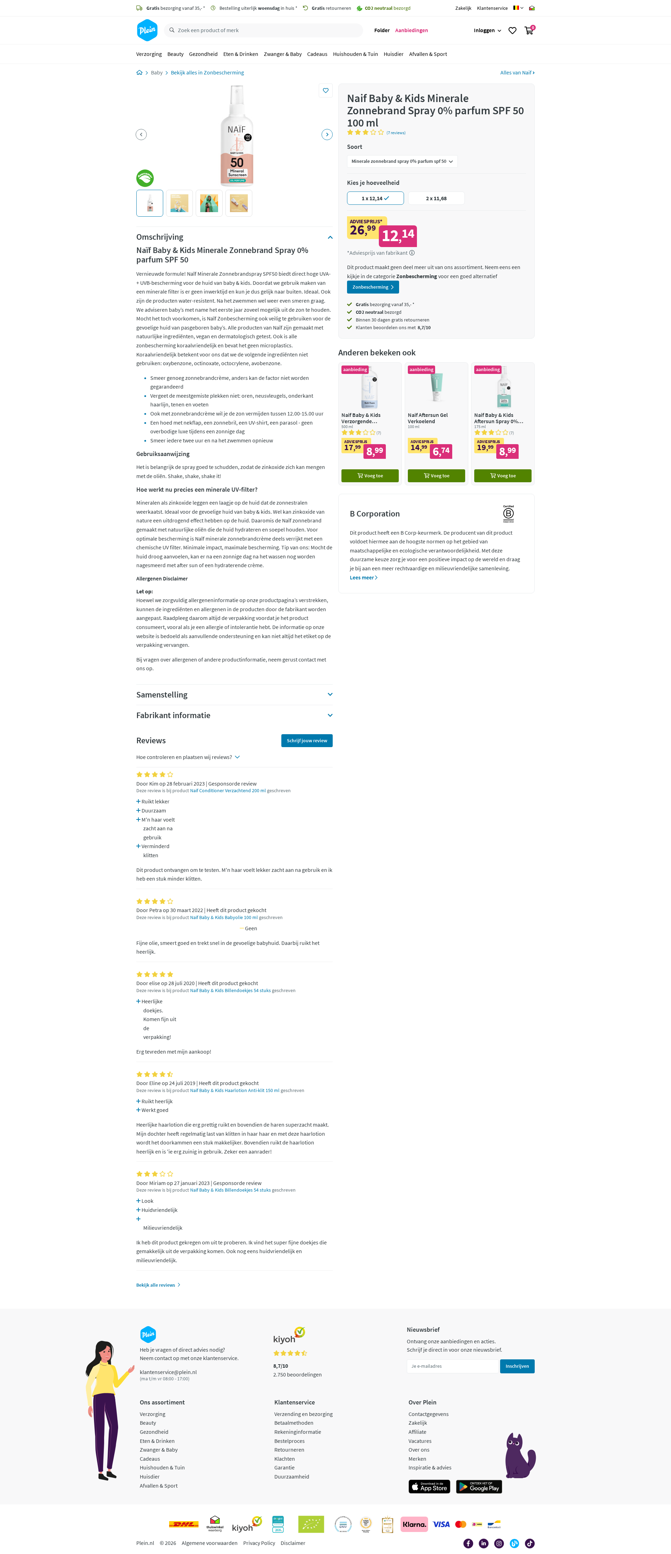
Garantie (284, 1467)
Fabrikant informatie (173, 715)
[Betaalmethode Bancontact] (494, 1524)
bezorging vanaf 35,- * (175, 8)
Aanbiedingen (411, 30)
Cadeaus (317, 53)
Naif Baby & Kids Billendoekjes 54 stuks (230, 990)
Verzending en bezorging (303, 1413)
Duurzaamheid (291, 1476)
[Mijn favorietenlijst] (512, 30)
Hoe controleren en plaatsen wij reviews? (184, 756)
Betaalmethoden (293, 1422)
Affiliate (417, 1431)
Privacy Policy (259, 1542)
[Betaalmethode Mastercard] (461, 1524)
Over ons (419, 1449)
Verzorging (149, 53)
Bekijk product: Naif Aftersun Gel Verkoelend (436, 424)
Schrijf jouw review (307, 740)
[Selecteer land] (518, 8)
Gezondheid (203, 53)
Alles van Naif (516, 72)
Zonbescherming (224, 72)
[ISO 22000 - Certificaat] (343, 1524)
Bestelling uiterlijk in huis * (257, 8)
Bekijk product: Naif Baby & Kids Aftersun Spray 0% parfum (502, 424)
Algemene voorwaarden (210, 1542)
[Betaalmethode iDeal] (477, 1524)
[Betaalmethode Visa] (441, 1524)
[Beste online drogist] (366, 1524)
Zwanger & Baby (283, 53)
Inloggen (484, 30)
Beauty (175, 53)
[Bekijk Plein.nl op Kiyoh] (247, 1524)
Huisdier (394, 53)
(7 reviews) (396, 132)
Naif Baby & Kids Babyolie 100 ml (224, 917)
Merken (417, 1458)
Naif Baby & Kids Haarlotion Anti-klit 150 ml (235, 1090)
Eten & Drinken (240, 53)
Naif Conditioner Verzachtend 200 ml (228, 791)
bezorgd (379, 312)
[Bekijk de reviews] (367, 132)
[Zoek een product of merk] (170, 30)
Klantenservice (492, 8)
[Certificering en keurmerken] (311, 1524)
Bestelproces (289, 1440)
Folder (382, 30)
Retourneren (289, 1449)
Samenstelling (161, 694)
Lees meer (362, 577)
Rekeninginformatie (297, 1431)
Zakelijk (463, 8)
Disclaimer (293, 1542)
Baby (157, 72)
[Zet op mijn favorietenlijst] (326, 90)
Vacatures (420, 1440)
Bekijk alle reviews (155, 1285)
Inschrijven (517, 1366)
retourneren (331, 8)
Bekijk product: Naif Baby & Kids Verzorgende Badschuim (370, 424)
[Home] (139, 72)
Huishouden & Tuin (355, 53)
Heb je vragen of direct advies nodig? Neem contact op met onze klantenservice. (189, 1353)
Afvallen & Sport (428, 53)
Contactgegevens (429, 1413)
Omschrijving (159, 236)
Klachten (284, 1458)
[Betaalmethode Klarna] (414, 1524)
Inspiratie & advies (430, 1467)
